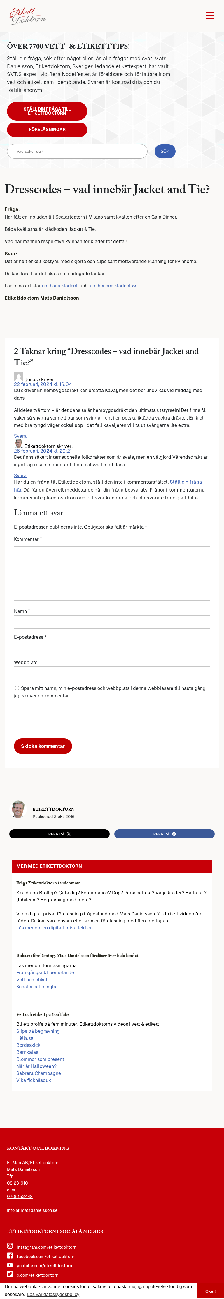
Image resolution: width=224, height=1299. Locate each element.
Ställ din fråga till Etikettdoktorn (47, 111)
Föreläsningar (47, 129)
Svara (20, 436)
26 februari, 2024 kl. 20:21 (43, 451)
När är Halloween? (36, 1066)
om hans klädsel (59, 285)
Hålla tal (25, 1038)
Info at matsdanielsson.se (32, 1210)
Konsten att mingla (36, 986)
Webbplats (25, 662)
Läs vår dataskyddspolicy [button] (53, 1294)
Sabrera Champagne (38, 1073)
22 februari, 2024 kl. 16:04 (43, 384)
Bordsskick (28, 1045)
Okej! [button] (210, 1291)
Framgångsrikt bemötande (45, 972)
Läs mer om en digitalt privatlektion (54, 928)
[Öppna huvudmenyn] (210, 15)
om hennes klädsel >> (114, 285)
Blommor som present (40, 1059)
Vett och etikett (32, 979)
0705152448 (20, 1196)
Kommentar (28, 539)
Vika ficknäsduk (33, 1080)
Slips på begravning (38, 1031)
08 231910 (17, 1183)
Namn (22, 611)
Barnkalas (27, 1052)
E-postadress (30, 637)
